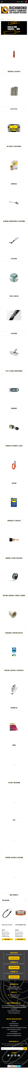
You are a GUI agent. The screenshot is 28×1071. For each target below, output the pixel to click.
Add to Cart (7, 939)
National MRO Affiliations (14, 1011)
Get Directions (14, 958)
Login (18, 1)
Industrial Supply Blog (14, 1012)
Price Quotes (14, 1031)
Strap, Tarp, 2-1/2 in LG (7, 924)
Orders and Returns (14, 986)
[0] (24, 1)
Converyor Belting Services (14, 1033)
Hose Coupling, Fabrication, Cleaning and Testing (14, 1027)
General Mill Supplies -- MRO (10, 19)
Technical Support (14, 1025)
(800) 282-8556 (15, 996)
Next (25, 900)
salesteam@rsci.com (14, 995)
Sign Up (22, 1)
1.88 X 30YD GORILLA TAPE (20, 924)
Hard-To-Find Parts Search (14, 1029)
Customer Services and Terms (14, 988)
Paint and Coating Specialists (14, 1035)
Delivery (14, 1021)
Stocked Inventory (14, 1023)
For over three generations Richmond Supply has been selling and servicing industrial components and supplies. (14, 1007)
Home (2, 19)
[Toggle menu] (2, 2)
